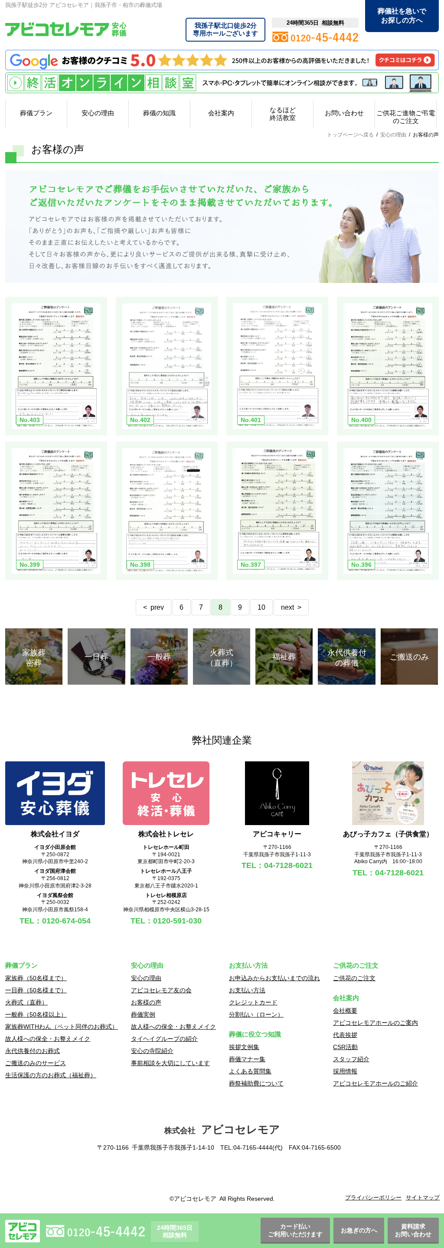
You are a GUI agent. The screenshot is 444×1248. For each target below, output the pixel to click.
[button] (222, 1174)
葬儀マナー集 (247, 1059)
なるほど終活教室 (283, 113)
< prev (153, 607)
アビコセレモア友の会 (161, 990)
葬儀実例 (143, 1014)
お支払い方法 (247, 990)
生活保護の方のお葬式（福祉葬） (50, 1075)
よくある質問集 (250, 1071)
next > (291, 607)
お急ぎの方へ (359, 1230)
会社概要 (345, 1010)
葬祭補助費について (256, 1083)
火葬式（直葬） (26, 1002)
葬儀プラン (36, 113)
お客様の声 (146, 1002)
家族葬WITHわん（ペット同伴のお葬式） (61, 1026)
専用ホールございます (225, 29)
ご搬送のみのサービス (35, 1063)
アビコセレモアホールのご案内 (375, 1022)
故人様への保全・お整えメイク (47, 1038)
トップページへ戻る (350, 135)
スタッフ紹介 (351, 1059)
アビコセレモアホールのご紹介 (375, 1083)
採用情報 (345, 1071)
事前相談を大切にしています (170, 1063)
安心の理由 (98, 113)
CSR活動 (345, 1046)
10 (261, 607)
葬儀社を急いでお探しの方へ (402, 15)
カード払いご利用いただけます (295, 1230)
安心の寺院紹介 (152, 1050)
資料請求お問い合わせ (413, 1230)
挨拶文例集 (244, 1046)
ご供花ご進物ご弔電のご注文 (405, 116)
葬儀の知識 (159, 113)
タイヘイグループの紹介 (164, 1038)
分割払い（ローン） (256, 1014)
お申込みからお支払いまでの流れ (274, 978)
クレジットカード (253, 1002)
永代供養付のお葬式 (32, 1050)
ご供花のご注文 (354, 978)
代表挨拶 (345, 1034)
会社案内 (221, 113)
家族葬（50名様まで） (36, 978)
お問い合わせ (344, 113)
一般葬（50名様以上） (36, 1014)
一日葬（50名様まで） (36, 990)
